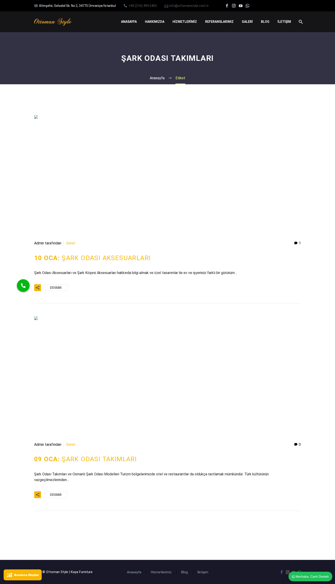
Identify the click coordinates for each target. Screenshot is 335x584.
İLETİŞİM (284, 21)
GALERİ (247, 21)
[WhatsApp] (247, 6)
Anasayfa (134, 572)
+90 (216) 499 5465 (143, 6)
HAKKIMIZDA (154, 21)
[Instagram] (233, 6)
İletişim (202, 572)
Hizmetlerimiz (161, 572)
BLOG (265, 21)
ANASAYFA (129, 21)
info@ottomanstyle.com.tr (189, 6)
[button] (23, 285)
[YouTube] (240, 6)
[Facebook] (227, 6)
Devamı (56, 287)
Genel (70, 243)
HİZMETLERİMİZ (185, 21)
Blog (184, 572)
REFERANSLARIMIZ (219, 21)
